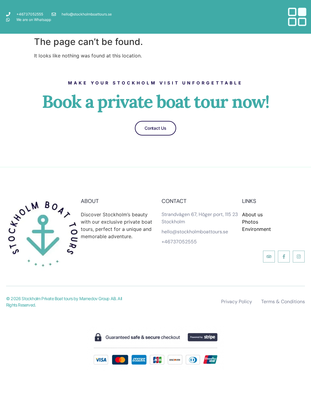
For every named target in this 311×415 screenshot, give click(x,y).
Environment (256, 229)
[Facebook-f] (284, 256)
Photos (250, 222)
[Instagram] (299, 256)
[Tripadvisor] (269, 256)
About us (252, 214)
